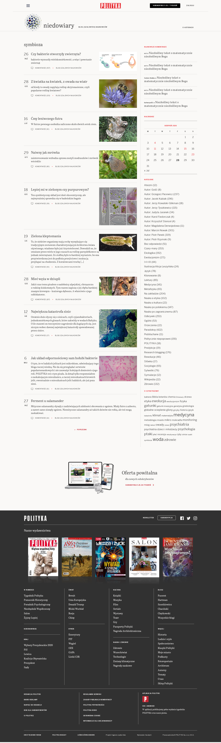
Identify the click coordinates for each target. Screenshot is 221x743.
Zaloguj (190, 5)
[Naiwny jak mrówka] (118, 164)
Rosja (71, 613)
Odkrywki (149, 316)
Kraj (26, 639)
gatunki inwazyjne (165, 406)
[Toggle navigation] (28, 5)
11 (155, 148)
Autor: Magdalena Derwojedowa (162, 225)
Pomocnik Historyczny (36, 600)
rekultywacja (171, 434)
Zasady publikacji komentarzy (97, 700)
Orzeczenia (150, 325)
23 (193, 154)
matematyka (167, 415)
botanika (163, 397)
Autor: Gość (150, 189)
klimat (157, 415)
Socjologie (150, 366)
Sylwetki (149, 370)
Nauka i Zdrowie (120, 642)
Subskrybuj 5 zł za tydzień (138, 485)
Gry (115, 622)
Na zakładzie (151, 293)
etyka (147, 401)
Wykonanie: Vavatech (144, 735)
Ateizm (148, 185)
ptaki (148, 434)
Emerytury (74, 634)
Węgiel (72, 643)
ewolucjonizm (173, 401)
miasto (160, 420)
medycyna (183, 415)
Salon (27, 613)
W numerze (29, 590)
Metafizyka (150, 289)
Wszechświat (120, 652)
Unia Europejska (77, 600)
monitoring (190, 420)
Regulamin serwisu (92, 694)
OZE (71, 648)
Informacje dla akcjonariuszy (97, 721)
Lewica (27, 654)
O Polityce (29, 716)
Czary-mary (150, 248)
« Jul (146, 170)
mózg (147, 425)
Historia (162, 634)
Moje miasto (164, 652)
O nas (161, 678)
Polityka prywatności (93, 705)
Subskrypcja (167, 518)
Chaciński (163, 608)
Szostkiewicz (165, 604)
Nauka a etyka (152, 298)
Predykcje (149, 347)
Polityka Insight (59, 735)
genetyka (178, 406)
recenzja (161, 434)
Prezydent (29, 663)
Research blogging (154, 352)
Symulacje (150, 375)
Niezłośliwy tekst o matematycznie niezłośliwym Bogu (168, 54)
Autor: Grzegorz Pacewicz (158, 194)
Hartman (162, 600)
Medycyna (150, 284)
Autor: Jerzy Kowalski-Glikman (161, 203)
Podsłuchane (151, 334)
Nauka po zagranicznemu (158, 311)
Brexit (72, 595)
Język (147, 271)
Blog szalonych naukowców (68, 68)
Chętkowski (164, 613)
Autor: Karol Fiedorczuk (157, 216)
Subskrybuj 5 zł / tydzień (165, 5)
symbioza (148, 440)
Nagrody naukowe (122, 665)
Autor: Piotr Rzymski (155, 239)
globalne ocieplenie (155, 409)
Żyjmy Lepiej (31, 617)
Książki (117, 595)
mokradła (177, 420)
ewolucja (159, 401)
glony (169, 409)
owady (160, 424)
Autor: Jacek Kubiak (155, 198)
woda (158, 439)
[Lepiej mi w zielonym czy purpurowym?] (118, 206)
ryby (179, 434)
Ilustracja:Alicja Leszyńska (158, 266)
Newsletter (148, 518)
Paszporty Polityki (123, 626)
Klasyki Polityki (166, 648)
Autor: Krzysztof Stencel (157, 221)
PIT (70, 639)
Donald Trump (76, 604)
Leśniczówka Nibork (86, 735)
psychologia (186, 429)
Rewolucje (150, 356)
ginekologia (188, 406)
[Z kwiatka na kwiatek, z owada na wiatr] (118, 93)
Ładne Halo (122, 735)
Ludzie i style (165, 639)
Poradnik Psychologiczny (37, 604)
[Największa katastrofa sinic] (118, 328)
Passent (162, 595)
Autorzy (162, 670)
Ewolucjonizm (151, 257)
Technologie (119, 656)
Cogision (114, 735)
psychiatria (179, 424)
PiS (26, 649)
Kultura (117, 590)
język (191, 409)
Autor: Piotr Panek (154, 234)
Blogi (160, 590)
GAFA (72, 652)
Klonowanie (150, 275)
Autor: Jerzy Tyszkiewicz (157, 207)
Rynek (71, 629)
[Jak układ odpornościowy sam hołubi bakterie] (118, 373)
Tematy (162, 674)
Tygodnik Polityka (33, 595)
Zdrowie (148, 384)
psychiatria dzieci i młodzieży (160, 429)
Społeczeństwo (166, 643)
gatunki (150, 406)
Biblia (155, 396)
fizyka (183, 401)
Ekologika (149, 253)
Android (151, 706)
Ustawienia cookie (91, 716)
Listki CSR (74, 656)
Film (115, 604)
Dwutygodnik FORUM (32, 735)
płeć (155, 434)
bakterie (148, 397)
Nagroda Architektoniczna (127, 631)
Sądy (26, 667)
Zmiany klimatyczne (124, 661)
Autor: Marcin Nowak (155, 230)
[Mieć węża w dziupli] (118, 289)
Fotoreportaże (165, 661)
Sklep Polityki (165, 683)
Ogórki (148, 320)
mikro (167, 420)
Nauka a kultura (153, 302)
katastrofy (148, 416)
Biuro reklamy (31, 700)
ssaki (190, 434)
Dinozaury (180, 397)
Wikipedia (149, 379)
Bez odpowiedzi (153, 244)
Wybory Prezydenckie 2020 (38, 645)
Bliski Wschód (76, 608)
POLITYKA (150, 343)
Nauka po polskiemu (155, 307)
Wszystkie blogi (166, 617)
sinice (184, 434)
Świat (71, 590)
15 (185, 148)
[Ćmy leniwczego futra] (118, 129)
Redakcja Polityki (32, 694)
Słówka (148, 361)
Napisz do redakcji (33, 705)
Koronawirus (30, 629)
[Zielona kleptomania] (118, 251)
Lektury (148, 280)
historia (184, 410)
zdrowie (170, 440)
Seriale (117, 608)
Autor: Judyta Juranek (156, 212)
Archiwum (163, 665)
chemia (171, 396)
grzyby (176, 410)
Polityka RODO (90, 710)
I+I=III (147, 262)
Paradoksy (150, 329)
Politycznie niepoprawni (157, 338)
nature (152, 425)
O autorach (188, 27)
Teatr (116, 617)
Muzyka (117, 600)
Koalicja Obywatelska (35, 658)
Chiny (72, 617)
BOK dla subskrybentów (35, 710)
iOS (143, 706)
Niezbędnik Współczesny (37, 608)
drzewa (188, 397)
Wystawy (118, 613)
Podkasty (163, 656)
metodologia (150, 420)
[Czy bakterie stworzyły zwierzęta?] (118, 61)
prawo (167, 425)
